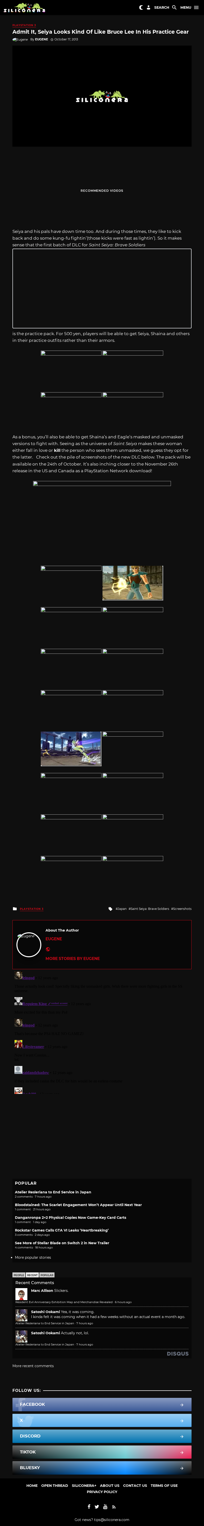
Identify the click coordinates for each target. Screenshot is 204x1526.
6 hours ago (123, 1302)
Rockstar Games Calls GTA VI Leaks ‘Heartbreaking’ (62, 1230)
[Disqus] (102, 1031)
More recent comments (33, 1366)
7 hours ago (84, 1323)
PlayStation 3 (24, 25)
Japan (122, 909)
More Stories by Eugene (73, 958)
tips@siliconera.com (111, 1520)
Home (32, 1485)
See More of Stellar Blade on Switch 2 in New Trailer (62, 1243)
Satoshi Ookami (45, 1312)
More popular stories (33, 1257)
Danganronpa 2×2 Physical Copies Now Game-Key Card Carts (70, 1217)
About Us (109, 1485)
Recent (32, 1275)
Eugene (41, 39)
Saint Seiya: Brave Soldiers (150, 909)
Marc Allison (42, 1290)
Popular (47, 1275)
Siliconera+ (84, 1485)
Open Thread (54, 1485)
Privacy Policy (102, 1492)
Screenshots (182, 909)
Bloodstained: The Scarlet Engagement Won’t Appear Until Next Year (78, 1205)
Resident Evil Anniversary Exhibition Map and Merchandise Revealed (64, 1302)
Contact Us (135, 1485)
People (19, 1275)
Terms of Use (164, 1485)
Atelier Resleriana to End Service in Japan (53, 1192)
